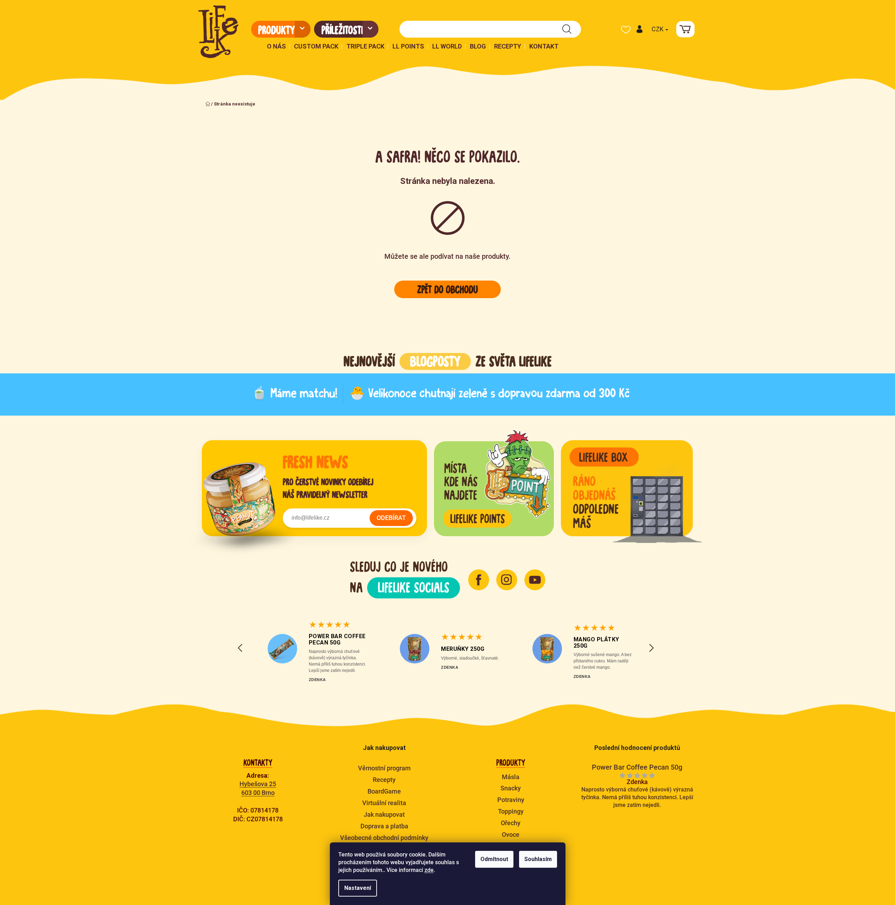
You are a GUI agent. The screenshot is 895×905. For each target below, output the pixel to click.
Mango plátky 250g (596, 642)
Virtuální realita (384, 803)
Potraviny (510, 799)
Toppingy (511, 811)
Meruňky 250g (462, 649)
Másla (510, 777)
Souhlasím (538, 859)
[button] (639, 29)
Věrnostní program (384, 768)
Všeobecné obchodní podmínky (384, 837)
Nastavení (357, 888)
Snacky (510, 788)
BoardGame (384, 791)
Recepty (384, 779)
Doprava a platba (384, 826)
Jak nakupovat (384, 814)
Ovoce (510, 834)
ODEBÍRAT (391, 517)
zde (429, 870)
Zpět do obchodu (447, 289)
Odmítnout (494, 859)
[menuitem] (281, 29)
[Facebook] (478, 579)
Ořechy (510, 823)
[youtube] (534, 579)
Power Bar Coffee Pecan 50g (337, 639)
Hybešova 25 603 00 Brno (257, 788)
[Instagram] (506, 579)
